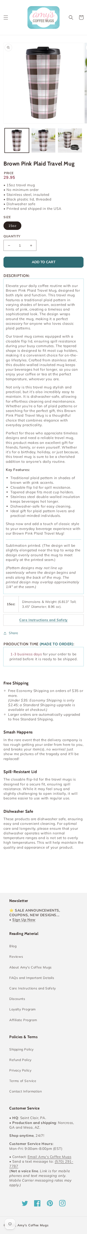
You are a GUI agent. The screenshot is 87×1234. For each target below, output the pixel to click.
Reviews (16, 956)
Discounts (17, 999)
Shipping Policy (21, 1049)
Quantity (11, 236)
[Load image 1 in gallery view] (17, 140)
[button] (6, 17)
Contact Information (25, 1091)
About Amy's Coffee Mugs (30, 967)
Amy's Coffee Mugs (33, 1225)
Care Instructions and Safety (32, 988)
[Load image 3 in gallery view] (70, 140)
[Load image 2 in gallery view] (43, 140)
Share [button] (13, 633)
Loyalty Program (22, 1009)
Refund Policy (20, 1060)
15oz (12, 226)
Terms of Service (22, 1081)
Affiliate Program (23, 1020)
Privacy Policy (20, 1070)
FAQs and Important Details (31, 978)
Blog (12, 946)
